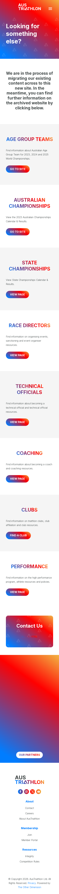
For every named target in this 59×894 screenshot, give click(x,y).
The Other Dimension (29, 887)
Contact (29, 808)
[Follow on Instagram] (26, 791)
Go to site (18, 169)
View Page (17, 294)
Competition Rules (29, 861)
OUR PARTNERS (29, 754)
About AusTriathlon (29, 818)
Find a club (18, 535)
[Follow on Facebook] (20, 791)
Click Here (30, 636)
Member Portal (29, 840)
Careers (29, 813)
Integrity (29, 856)
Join (29, 834)
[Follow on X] (32, 791)
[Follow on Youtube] (38, 791)
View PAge (17, 355)
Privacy (32, 883)
